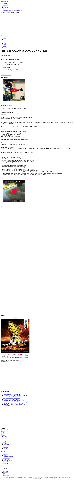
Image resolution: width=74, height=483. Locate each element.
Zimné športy (6, 458)
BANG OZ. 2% (7, 405)
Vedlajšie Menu (4, 1)
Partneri (5, 445)
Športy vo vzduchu (7, 460)
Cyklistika (5, 454)
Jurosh (21, 468)
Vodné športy (6, 459)
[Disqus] (37, 293)
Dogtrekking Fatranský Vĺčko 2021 (11, 398)
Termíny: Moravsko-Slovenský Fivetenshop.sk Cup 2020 (16, 402)
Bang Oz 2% (6, 447)
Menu (2, 35)
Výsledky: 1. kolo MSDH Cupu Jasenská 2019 (14, 404)
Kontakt (5, 448)
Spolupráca (6, 444)
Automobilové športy (8, 456)
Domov (5, 3)
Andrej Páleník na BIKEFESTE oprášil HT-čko (14, 403)
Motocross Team (18, 10)
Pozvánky (5, 361)
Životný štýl (6, 463)
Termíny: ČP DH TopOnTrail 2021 (11, 399)
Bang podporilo (7, 8)
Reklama (5, 443)
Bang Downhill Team (8, 10)
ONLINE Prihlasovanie (6, 75)
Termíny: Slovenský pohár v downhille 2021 (13, 400)
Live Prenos (6, 7)
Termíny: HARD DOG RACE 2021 (11, 394)
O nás (4, 442)
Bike (2, 361)
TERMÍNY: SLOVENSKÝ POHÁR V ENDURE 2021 (16, 395)
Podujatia (5, 5)
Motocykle (5, 455)
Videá (4, 6)
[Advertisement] (37, 23)
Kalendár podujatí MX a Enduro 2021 (12, 396)
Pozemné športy (7, 461)
